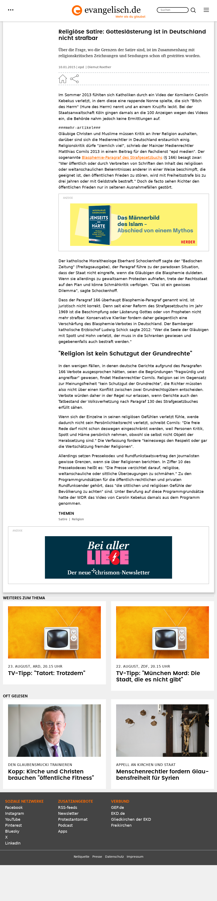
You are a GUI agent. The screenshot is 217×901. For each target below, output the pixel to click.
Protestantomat (73, 819)
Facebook (14, 807)
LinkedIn (13, 843)
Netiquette (81, 856)
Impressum (135, 856)
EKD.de (118, 813)
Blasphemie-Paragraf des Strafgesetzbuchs (122, 157)
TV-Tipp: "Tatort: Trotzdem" (46, 673)
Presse (97, 856)
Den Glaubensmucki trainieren (40, 765)
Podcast (65, 825)
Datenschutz (114, 856)
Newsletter (68, 813)
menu (10, 10)
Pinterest (13, 825)
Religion (78, 519)
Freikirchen (121, 825)
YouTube (12, 819)
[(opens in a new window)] (133, 224)
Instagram (14, 813)
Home (62, 79)
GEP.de (117, 807)
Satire (62, 519)
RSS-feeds (67, 807)
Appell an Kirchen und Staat (146, 765)
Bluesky (12, 831)
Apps (62, 831)
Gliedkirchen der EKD (131, 819)
